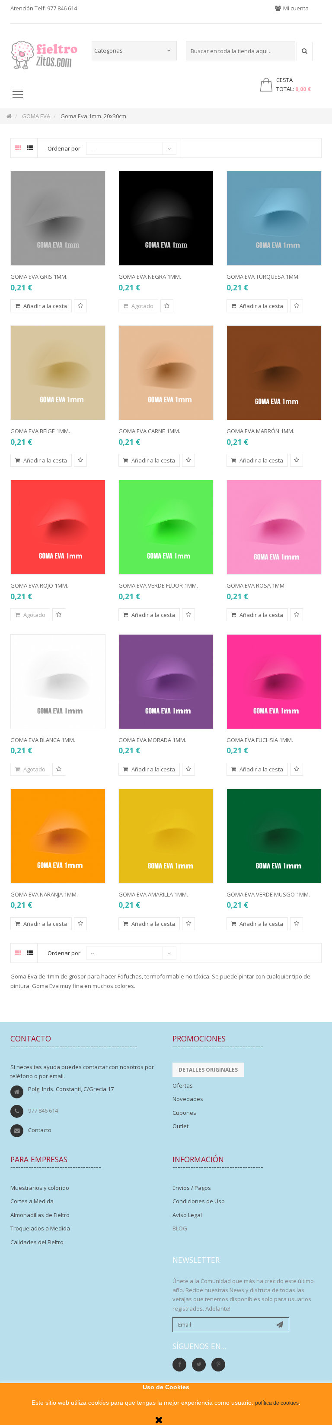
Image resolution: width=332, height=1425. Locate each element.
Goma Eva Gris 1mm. (38, 276)
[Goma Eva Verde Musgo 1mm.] (274, 836)
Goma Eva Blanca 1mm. (42, 740)
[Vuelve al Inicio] (9, 116)
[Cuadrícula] (18, 147)
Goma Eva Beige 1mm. (40, 431)
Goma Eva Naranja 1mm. (44, 894)
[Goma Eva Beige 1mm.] (58, 373)
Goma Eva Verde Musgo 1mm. (268, 894)
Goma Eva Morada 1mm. (152, 740)
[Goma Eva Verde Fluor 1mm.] (166, 527)
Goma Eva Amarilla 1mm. (153, 894)
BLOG (179, 1228)
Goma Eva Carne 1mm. (149, 431)
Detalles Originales (208, 1069)
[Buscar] (305, 51)
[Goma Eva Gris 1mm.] (58, 218)
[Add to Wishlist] (80, 305)
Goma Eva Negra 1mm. (149, 276)
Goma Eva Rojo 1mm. (39, 585)
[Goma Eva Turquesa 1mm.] (274, 218)
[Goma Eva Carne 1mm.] (166, 373)
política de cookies (277, 1403)
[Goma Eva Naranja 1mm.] (58, 836)
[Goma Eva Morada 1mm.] (166, 682)
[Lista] (30, 147)
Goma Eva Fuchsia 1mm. (260, 740)
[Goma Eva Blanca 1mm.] (58, 682)
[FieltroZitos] (44, 52)
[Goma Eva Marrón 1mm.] (274, 373)
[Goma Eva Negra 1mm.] (166, 218)
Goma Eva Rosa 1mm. (256, 585)
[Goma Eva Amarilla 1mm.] (166, 836)
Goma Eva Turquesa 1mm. (263, 276)
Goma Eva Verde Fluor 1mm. (158, 585)
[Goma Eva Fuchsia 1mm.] (274, 682)
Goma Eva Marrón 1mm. (260, 431)
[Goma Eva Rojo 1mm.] (58, 527)
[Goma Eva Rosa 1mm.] (274, 527)
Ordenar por (64, 148)
